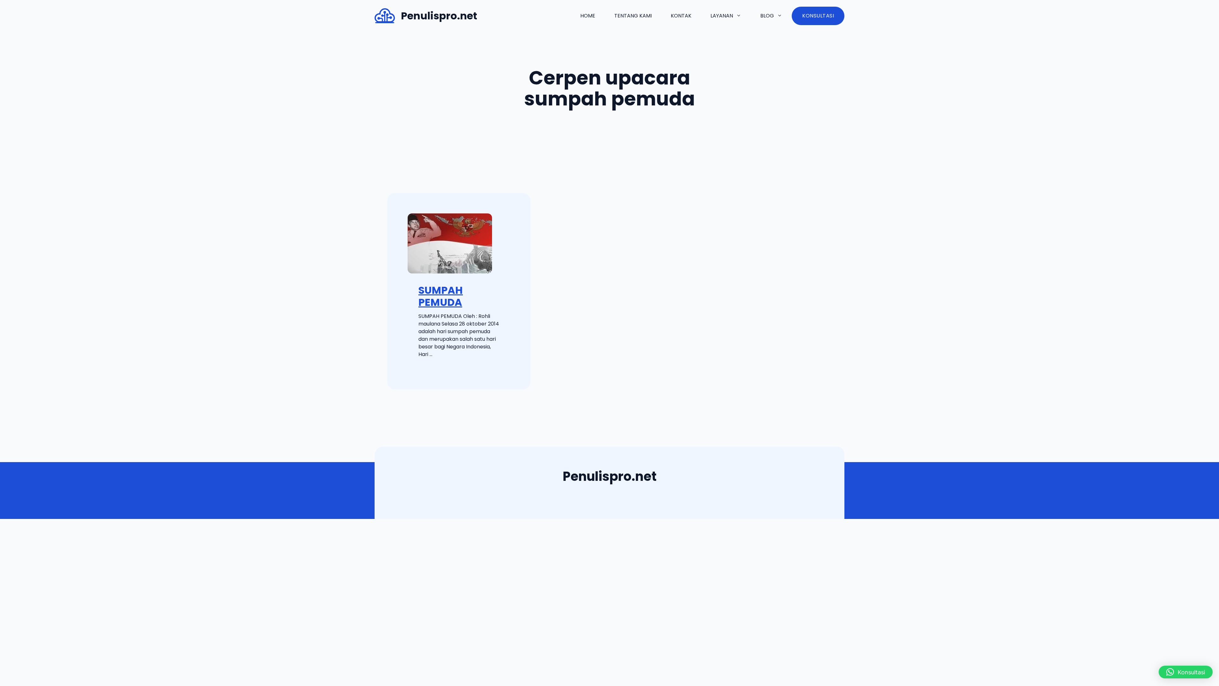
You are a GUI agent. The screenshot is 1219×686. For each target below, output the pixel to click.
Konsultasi (818, 15)
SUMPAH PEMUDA (440, 296)
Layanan (721, 15)
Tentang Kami (633, 15)
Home (587, 15)
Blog (767, 15)
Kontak (681, 15)
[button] (1186, 672)
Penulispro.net (439, 16)
